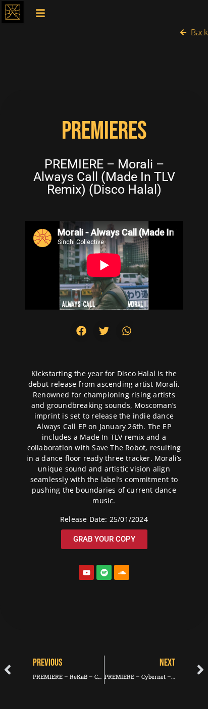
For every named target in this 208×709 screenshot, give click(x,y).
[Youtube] (86, 572)
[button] (81, 331)
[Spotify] (104, 572)
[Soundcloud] (121, 572)
